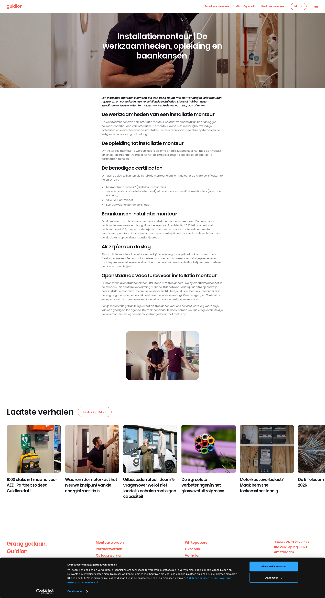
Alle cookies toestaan (273, 566)
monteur (117, 314)
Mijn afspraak (245, 6)
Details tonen (75, 591)
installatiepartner (135, 283)
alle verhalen (95, 412)
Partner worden (272, 6)
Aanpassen (271, 577)
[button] (316, 6)
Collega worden (109, 555)
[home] (14, 6)
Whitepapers (196, 542)
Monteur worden (217, 6)
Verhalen (193, 555)
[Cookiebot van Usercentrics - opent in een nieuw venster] (45, 591)
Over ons (192, 549)
